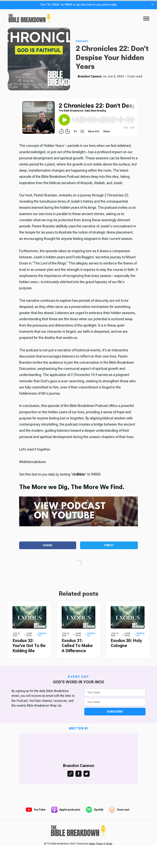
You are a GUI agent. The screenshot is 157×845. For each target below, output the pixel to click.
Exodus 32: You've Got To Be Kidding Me (29, 645)
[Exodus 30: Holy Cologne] (128, 617)
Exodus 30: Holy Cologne (126, 643)
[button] (146, 18)
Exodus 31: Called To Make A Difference (77, 645)
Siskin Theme (96, 843)
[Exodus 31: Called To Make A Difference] (79, 617)
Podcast (82, 41)
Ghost (109, 843)
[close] (152, 5)
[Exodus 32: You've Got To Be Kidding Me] (29, 617)
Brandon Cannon (89, 76)
